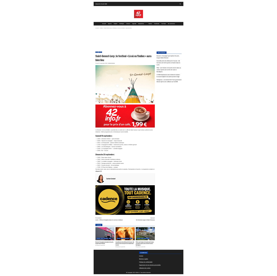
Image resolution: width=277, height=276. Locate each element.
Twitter (150, 23)
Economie (106, 238)
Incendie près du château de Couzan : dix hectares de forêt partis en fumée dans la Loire (125, 233)
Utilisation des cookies (144, 268)
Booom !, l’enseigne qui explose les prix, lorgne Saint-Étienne (104, 233)
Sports (110, 23)
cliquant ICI (98, 171)
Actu (97, 52)
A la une (98, 238)
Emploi (115, 23)
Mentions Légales (143, 259)
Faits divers (126, 238)
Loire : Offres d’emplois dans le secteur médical (108, 219)
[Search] (180, 4)
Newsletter (141, 23)
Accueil (104, 23)
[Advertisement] (138, 40)
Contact (141, 255)
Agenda (134, 23)
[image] (125, 116)
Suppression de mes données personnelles (150, 265)
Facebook (156, 23)
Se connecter (171, 23)
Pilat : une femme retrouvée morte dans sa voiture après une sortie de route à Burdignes (145, 233)
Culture (128, 23)
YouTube (163, 23)
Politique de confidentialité (145, 262)
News (110, 238)
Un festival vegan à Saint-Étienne (145, 219)
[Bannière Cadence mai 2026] (125, 200)
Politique (121, 23)
